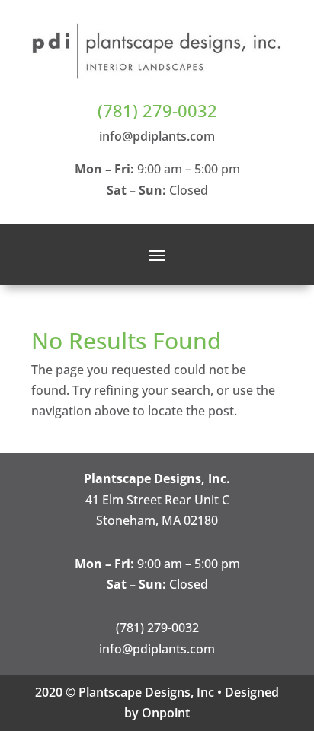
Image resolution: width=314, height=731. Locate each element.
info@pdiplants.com (157, 136)
